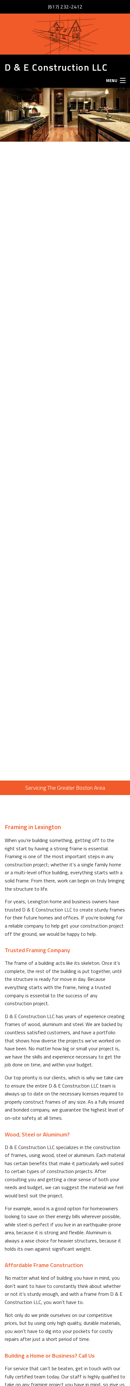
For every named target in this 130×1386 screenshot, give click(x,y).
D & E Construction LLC (56, 67)
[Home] (65, 34)
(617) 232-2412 (65, 6)
